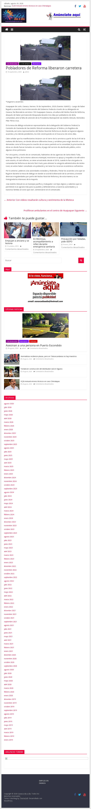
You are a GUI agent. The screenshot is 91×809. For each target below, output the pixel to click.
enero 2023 (8, 562)
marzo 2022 (8, 599)
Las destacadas (12, 64)
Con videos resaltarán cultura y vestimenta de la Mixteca (39, 199)
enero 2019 (8, 740)
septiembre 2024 (10, 488)
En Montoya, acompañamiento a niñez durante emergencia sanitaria (44, 242)
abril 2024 (7, 507)
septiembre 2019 (10, 710)
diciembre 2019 (10, 699)
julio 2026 (7, 407)
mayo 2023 (8, 548)
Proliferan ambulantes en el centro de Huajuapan (55, 210)
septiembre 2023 (10, 533)
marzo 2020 (8, 688)
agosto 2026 (9, 403)
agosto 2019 (9, 714)
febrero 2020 (9, 692)
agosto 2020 (9, 669)
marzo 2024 (8, 511)
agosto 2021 (9, 625)
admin (27, 72)
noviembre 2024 (10, 481)
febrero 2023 (9, 559)
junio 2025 (8, 455)
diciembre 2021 (10, 610)
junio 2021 (8, 633)
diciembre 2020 (10, 655)
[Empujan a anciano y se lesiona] (17, 223)
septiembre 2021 (10, 621)
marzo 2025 (8, 466)
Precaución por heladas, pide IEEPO (73, 240)
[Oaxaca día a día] (45, 15)
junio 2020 (8, 677)
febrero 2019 (9, 736)
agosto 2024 (9, 492)
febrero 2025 (9, 470)
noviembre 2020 (10, 658)
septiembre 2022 (10, 577)
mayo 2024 (8, 503)
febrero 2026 (9, 426)
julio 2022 (7, 585)
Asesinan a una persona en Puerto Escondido (34, 345)
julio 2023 (7, 540)
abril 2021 (7, 640)
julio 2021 (7, 629)
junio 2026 (8, 411)
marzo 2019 (8, 732)
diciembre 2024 (10, 477)
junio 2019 (8, 721)
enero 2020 (8, 695)
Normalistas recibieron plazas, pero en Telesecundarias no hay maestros (49, 356)
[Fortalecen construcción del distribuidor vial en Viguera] (11, 368)
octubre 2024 (9, 485)
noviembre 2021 (10, 614)
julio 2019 (7, 718)
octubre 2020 (9, 662)
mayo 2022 (8, 592)
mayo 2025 (8, 459)
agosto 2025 (9, 448)
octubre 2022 (9, 573)
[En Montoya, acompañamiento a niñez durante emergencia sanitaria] (45, 223)
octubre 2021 (9, 618)
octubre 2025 (9, 440)
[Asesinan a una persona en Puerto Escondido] (45, 314)
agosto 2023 (9, 536)
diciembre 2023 (10, 522)
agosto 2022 (9, 581)
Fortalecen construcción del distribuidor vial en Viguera (41, 369)
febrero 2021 (9, 647)
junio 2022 (8, 588)
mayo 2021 (8, 636)
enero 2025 (8, 474)
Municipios (36, 64)
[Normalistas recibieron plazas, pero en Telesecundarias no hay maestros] (11, 355)
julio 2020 (7, 673)
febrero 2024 (9, 514)
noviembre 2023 (10, 525)
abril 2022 (7, 596)
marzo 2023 (8, 555)
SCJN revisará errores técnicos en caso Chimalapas (31, 6)
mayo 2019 (8, 725)
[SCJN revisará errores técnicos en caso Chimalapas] (11, 380)
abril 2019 (7, 729)
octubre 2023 (9, 529)
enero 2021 (8, 651)
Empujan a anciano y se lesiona (17, 242)
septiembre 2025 (10, 444)
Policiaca (33, 341)
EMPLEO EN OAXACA (43, 782)
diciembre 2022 (10, 566)
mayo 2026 (8, 415)
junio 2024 (8, 500)
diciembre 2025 (10, 433)
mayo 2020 (8, 681)
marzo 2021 (8, 644)
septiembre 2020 (10, 666)
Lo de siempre (25, 64)
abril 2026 (7, 418)
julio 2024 (7, 496)
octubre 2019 (9, 706)
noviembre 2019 (10, 703)
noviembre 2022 (10, 570)
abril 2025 (7, 463)
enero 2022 (8, 607)
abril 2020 (7, 684)
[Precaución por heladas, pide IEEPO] (73, 223)
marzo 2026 (8, 422)
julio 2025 (7, 452)
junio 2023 (8, 544)
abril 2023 (7, 551)
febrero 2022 (9, 603)
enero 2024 (8, 518)
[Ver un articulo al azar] (84, 29)
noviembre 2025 (10, 437)
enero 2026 (8, 429)
